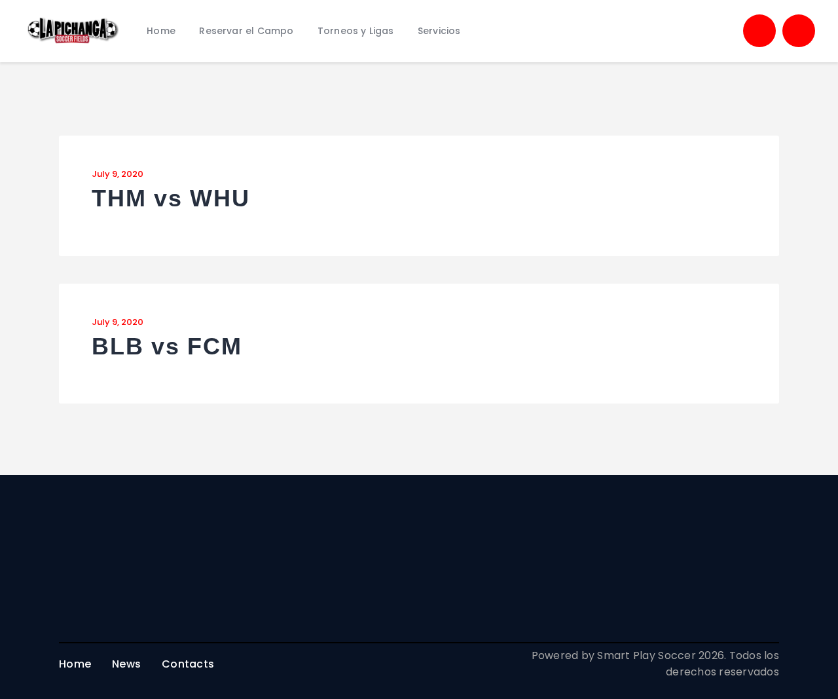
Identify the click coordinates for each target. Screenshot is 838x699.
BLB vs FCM (167, 346)
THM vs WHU (171, 198)
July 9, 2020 (117, 174)
